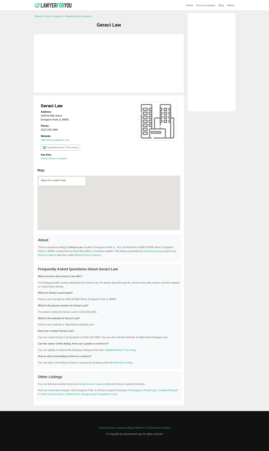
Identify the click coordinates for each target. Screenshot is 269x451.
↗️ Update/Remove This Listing (60, 147)
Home (189, 5)
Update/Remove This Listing (120, 350)
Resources (156, 427)
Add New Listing (123, 362)
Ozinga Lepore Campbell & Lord (99, 394)
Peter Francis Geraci (52, 394)
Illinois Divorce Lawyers (78, 16)
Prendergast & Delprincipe (142, 390)
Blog (221, 5)
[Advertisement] (108, 63)
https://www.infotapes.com (55, 140)
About (230, 5)
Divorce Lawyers (205, 5)
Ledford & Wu (72, 394)
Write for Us (141, 427)
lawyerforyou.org (152, 251)
